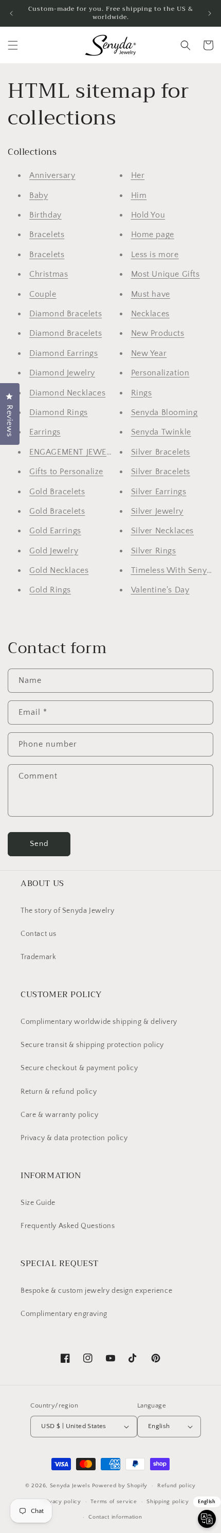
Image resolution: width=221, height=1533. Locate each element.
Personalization (160, 372)
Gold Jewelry (53, 550)
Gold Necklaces (58, 570)
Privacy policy (61, 1502)
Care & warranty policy (59, 1115)
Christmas (48, 274)
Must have (150, 294)
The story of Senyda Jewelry (67, 911)
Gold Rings (50, 589)
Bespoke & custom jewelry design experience (96, 1291)
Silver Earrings (159, 491)
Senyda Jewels (70, 1486)
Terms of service (113, 1502)
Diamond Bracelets (65, 313)
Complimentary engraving (64, 1314)
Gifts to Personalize (66, 471)
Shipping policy (167, 1502)
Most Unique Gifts (165, 274)
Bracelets (46, 234)
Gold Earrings (55, 530)
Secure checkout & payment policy (79, 1068)
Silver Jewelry (157, 511)
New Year (149, 353)
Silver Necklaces (162, 530)
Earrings (45, 432)
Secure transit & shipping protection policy (92, 1045)
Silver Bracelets (161, 452)
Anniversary (52, 175)
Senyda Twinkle (161, 432)
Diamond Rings (58, 412)
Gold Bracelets (57, 491)
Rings (141, 393)
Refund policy (176, 1486)
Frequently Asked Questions (68, 1226)
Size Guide (38, 1203)
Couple (43, 294)
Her (138, 175)
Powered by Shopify (120, 1486)
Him (139, 195)
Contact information (115, 1517)
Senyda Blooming (164, 412)
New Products (158, 333)
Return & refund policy (59, 1092)
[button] (13, 45)
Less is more (155, 254)
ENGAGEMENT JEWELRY (75, 452)
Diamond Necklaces (67, 393)
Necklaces (150, 313)
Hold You (148, 215)
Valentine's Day (160, 589)
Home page (152, 234)
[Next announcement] (209, 13)
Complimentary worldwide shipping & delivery (99, 1022)
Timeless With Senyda (173, 570)
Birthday (45, 215)
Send (39, 843)
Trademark (38, 957)
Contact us (39, 934)
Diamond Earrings (63, 353)
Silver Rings (153, 550)
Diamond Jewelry (62, 372)
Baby (38, 195)
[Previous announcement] (11, 13)
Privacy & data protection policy (74, 1138)
